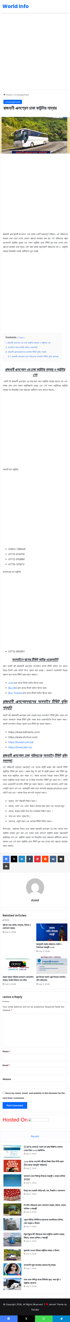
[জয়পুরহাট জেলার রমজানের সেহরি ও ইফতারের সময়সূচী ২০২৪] (51, 932)
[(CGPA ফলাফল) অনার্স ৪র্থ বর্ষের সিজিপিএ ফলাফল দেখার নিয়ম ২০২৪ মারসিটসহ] (12, 1151)
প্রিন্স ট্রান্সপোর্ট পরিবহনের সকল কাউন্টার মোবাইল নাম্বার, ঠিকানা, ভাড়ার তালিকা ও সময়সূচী (44, 1236)
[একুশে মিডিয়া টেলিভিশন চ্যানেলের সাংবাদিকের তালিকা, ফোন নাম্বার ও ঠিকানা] (12, 1224)
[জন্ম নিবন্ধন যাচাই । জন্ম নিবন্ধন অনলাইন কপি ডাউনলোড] (51, 965)
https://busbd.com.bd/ (21, 742)
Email (6, 1065)
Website (7, 1079)
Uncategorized (21, 94)
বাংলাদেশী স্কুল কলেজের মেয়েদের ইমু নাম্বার (40, 1265)
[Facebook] (6, 859)
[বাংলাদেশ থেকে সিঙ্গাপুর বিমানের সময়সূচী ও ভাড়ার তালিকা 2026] (12, 1180)
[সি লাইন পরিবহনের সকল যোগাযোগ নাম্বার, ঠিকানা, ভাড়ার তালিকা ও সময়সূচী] (12, 1209)
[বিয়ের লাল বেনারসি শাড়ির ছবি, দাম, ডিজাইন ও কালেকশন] (12, 1195)
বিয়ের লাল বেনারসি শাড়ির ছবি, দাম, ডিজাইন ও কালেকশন (44, 1190)
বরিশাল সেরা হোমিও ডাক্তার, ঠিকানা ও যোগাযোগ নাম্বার (17, 926)
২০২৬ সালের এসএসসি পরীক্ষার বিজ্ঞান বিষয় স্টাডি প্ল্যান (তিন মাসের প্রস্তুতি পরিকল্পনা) (44, 1163)
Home (8, 94)
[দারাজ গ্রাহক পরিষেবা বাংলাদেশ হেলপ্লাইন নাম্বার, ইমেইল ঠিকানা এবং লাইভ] (18, 965)
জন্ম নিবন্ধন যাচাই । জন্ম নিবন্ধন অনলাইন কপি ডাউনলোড (50, 978)
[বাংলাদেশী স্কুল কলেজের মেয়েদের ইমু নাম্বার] (12, 1269)
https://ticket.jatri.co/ (20, 747)
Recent (35, 1136)
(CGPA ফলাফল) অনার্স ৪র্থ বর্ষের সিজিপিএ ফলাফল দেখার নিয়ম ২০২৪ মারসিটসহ (43, 1148)
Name (6, 1051)
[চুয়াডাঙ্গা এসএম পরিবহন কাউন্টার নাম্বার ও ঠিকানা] (12, 1255)
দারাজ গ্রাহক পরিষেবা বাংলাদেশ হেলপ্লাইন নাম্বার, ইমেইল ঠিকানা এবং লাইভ (18, 978)
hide (21, 337)
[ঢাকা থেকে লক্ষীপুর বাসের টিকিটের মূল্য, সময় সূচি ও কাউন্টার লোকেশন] (12, 1284)
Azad (35, 900)
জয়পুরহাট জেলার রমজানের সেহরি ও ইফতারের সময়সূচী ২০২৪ (49, 945)
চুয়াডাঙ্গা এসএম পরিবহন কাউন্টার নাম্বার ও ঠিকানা (41, 1250)
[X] (14, 859)
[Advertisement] (35, 51)
